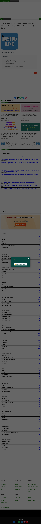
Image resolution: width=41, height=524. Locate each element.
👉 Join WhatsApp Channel (20, 264)
